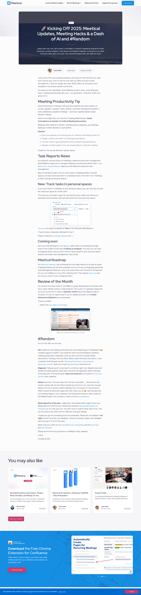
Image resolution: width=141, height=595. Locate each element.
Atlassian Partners (92, 3)
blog (75, 364)
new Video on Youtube (58, 305)
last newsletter (83, 396)
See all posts (16, 519)
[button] (55, 3)
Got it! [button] (131, 592)
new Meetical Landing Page (73, 425)
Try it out (41, 228)
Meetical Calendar (48, 264)
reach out (92, 273)
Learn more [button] (62, 592)
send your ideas (59, 236)
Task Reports (64, 246)
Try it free (128, 3)
